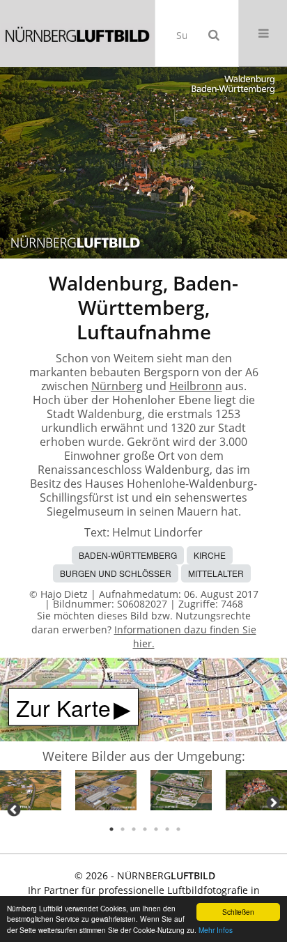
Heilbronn (195, 386)
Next (273, 803)
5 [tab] (156, 829)
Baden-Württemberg (128, 555)
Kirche (210, 555)
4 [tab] (145, 829)
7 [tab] (178, 829)
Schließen (238, 911)
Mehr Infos (216, 930)
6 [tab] (167, 829)
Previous (14, 810)
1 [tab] (111, 829)
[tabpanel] (30, 792)
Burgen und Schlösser (115, 573)
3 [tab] (134, 829)
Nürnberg (117, 386)
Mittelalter (216, 573)
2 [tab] (123, 829)
